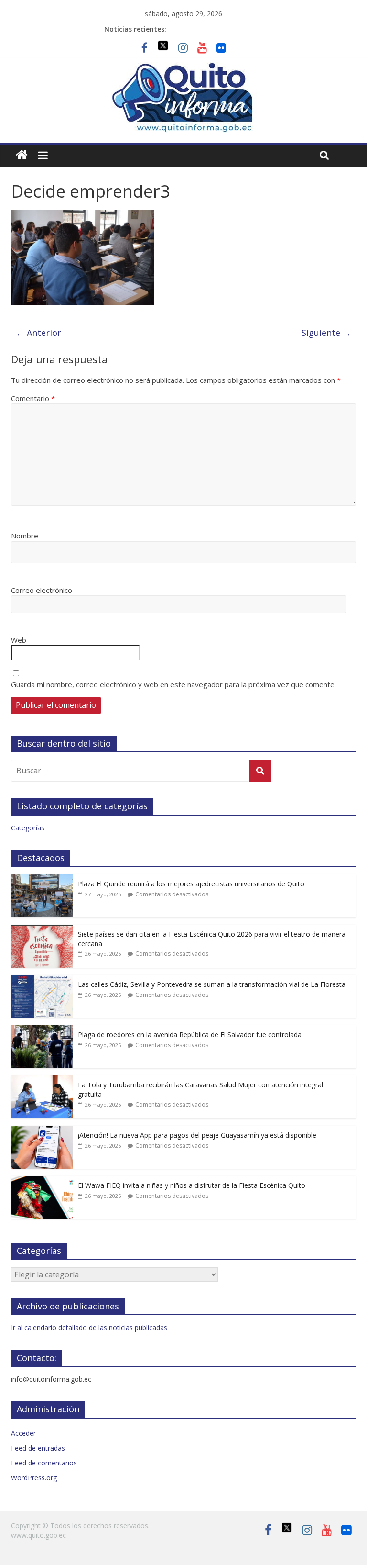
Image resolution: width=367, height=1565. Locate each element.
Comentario (33, 398)
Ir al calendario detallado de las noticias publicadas (89, 1327)
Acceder (23, 1433)
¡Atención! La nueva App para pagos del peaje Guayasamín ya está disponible (197, 1135)
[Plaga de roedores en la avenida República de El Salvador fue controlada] (42, 1030)
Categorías (27, 827)
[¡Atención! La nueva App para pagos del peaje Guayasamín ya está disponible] (42, 1130)
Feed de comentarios (44, 1462)
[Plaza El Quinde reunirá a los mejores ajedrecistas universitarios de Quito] (42, 879)
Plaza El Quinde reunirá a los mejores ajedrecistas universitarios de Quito (191, 883)
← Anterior (38, 332)
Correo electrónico (41, 590)
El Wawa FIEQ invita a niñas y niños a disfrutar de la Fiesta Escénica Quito (191, 1185)
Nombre (24, 535)
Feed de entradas (38, 1448)
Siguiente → (326, 332)
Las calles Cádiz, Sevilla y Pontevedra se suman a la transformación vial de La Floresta (211, 984)
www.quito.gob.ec (38, 1535)
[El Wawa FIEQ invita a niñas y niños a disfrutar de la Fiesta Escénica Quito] (42, 1180)
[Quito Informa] (183, 67)
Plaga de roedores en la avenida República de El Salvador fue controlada (190, 1034)
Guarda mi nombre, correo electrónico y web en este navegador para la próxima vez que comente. (173, 684)
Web (18, 640)
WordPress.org (34, 1477)
